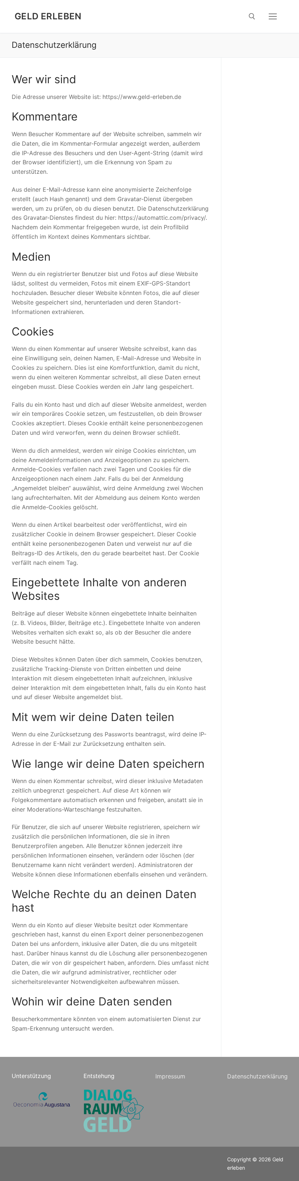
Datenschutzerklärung (257, 1076)
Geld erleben (48, 16)
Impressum (170, 1076)
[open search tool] (252, 16)
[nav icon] (272, 16)
